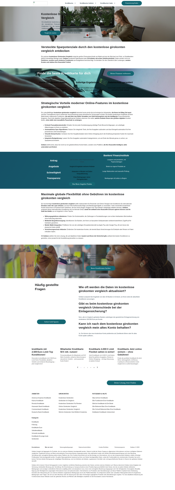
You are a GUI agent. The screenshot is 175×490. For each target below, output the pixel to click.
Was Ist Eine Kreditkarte (100, 398)
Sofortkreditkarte (37, 430)
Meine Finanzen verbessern (120, 73)
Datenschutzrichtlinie (85, 447)
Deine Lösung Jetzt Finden (125, 383)
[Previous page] (77, 367)
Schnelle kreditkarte (38, 433)
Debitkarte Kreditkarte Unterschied (103, 412)
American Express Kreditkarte (41, 398)
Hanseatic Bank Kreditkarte (40, 406)
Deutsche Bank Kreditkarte (40, 412)
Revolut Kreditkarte (38, 403)
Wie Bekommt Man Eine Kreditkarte (103, 406)
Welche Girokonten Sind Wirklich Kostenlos (73, 412)
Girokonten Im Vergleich (66, 400)
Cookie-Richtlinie (103, 447)
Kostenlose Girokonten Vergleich (69, 409)
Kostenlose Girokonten (66, 398)
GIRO (60, 394)
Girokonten (35, 439)
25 (94, 367)
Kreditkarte (35, 422)
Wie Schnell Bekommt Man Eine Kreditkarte (106, 409)
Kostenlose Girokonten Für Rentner (70, 403)
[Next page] (97, 367)
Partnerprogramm (120, 447)
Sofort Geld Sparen (51, 322)
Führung (34, 424)
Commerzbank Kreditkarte (40, 409)
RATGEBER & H (98, 394)
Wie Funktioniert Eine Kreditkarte (103, 400)
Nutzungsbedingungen (66, 447)
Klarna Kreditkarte (37, 400)
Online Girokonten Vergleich (68, 406)
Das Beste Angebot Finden (82, 184)
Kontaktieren (36, 447)
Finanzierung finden (131, 3)
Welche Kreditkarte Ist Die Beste (102, 403)
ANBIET (34, 394)
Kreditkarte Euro (37, 427)
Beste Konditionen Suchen (100, 268)
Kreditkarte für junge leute (40, 436)
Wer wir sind (49, 447)
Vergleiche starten (50, 33)
